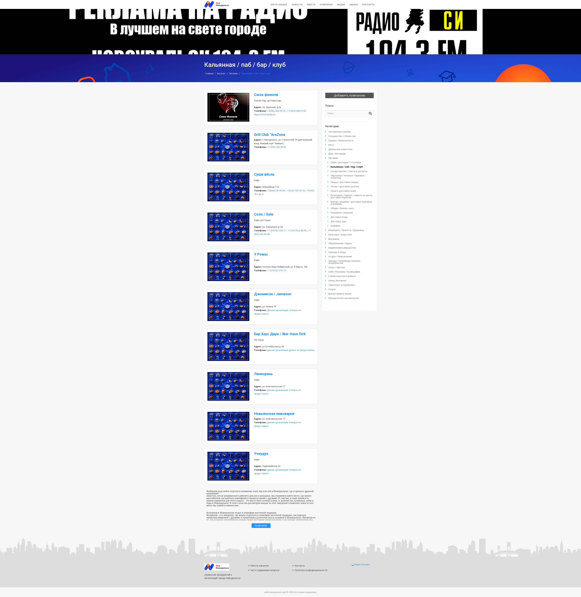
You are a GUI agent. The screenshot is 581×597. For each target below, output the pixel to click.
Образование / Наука (340, 243)
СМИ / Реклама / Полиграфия (344, 272)
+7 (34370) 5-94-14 (276, 270)
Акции (341, 4)
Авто (331, 145)
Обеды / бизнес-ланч (342, 208)
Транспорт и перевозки (341, 285)
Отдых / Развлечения (340, 256)
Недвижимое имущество (342, 248)
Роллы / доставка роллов (345, 186)
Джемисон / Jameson (272, 294)
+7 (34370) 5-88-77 (276, 230)
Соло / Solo (263, 214)
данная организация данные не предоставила (290, 350)
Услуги (332, 289)
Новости (297, 4)
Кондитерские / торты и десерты (349, 171)
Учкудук (261, 453)
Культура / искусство (340, 235)
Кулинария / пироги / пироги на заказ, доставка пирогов (352, 196)
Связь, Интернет (337, 281)
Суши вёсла (264, 174)
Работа (311, 4)
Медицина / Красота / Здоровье (346, 230)
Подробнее (261, 525)
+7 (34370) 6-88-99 (297, 230)
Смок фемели (266, 95)
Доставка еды (338, 221)
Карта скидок (279, 4)
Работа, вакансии (259, 565)
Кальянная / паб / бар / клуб (347, 167)
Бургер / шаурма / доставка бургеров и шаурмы (351, 203)
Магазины (333, 239)
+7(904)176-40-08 (276, 190)
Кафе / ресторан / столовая (346, 162)
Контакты (368, 4)
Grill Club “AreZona (269, 134)
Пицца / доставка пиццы (344, 182)
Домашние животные (340, 149)
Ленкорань (263, 374)
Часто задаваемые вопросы (264, 570)
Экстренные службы (339, 132)
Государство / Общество (342, 136)
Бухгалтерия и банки (339, 294)
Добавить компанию (349, 95)
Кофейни (335, 226)
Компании (326, 4)
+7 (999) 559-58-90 (276, 147)
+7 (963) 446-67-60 (296, 110)
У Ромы (261, 254)
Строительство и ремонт (342, 276)
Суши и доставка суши (343, 191)
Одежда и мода (337, 252)
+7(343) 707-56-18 (296, 190)
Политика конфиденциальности (311, 570)
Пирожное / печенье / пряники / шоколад (348, 177)
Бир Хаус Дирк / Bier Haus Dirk (280, 334)
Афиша (353, 4)
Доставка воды (339, 217)
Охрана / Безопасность (341, 140)
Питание (233, 73)
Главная (209, 73)
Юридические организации (343, 298)
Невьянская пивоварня (274, 414)
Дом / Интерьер (337, 154)
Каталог (221, 73)
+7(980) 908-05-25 (276, 110)
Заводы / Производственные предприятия (344, 262)
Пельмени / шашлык (342, 213)
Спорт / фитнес (336, 267)
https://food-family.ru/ (265, 114)
